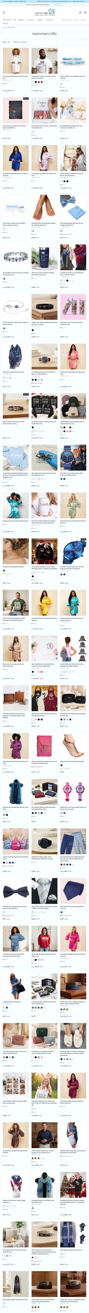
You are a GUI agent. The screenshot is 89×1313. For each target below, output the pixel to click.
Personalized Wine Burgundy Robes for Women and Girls (72, 1102)
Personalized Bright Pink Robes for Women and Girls (73, 955)
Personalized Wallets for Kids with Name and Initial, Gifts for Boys (44, 808)
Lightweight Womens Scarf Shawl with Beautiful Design (43, 1201)
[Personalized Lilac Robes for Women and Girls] (45, 158)
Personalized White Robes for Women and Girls (15, 77)
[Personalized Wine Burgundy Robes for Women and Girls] (73, 1086)
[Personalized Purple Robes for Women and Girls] (16, 746)
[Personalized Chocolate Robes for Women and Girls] (16, 1135)
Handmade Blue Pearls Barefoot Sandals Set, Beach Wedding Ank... (44, 224)
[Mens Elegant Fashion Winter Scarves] (73, 1234)
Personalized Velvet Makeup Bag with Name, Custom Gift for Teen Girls (43, 1052)
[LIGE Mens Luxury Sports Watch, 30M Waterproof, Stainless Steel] (73, 458)
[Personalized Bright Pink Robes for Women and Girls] (73, 939)
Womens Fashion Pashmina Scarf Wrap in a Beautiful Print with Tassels (73, 1152)
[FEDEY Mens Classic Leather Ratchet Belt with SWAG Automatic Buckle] (73, 1284)
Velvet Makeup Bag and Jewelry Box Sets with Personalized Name (15, 1052)
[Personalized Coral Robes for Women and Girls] (73, 357)
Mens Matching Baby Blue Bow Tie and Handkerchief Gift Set (71, 224)
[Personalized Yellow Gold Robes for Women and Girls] (45, 603)
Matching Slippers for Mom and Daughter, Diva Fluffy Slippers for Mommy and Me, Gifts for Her (72, 1053)
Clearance (5, 23)
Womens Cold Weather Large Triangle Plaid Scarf (14, 1201)
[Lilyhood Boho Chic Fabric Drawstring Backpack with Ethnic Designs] (73, 648)
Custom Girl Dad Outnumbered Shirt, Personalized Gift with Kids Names (14, 619)
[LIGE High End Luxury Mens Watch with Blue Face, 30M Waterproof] (45, 357)
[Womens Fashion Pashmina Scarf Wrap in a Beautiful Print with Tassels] (73, 1135)
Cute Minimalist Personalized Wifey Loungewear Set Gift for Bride (13, 955)
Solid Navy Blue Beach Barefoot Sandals (72, 761)
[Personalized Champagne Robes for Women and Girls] (16, 648)
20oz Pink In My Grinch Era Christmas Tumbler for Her (71, 323)
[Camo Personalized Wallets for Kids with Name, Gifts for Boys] (45, 986)
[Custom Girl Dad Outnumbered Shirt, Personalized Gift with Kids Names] (16, 603)
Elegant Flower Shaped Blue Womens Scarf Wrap (15, 808)
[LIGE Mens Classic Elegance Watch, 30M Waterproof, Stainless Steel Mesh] (73, 551)
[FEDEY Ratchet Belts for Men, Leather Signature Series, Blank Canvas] (45, 1135)
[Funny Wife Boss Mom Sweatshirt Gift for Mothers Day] (45, 939)
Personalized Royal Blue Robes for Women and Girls (15, 174)
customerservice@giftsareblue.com (60, 1)
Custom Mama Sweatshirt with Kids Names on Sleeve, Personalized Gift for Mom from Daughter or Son (15, 475)
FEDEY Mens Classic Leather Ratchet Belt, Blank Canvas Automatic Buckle (72, 1003)
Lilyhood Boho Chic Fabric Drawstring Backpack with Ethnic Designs (71, 665)
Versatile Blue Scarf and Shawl (12, 1002)
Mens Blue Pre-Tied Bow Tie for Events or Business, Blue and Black (15, 907)
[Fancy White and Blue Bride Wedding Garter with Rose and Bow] (16, 208)
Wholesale (83, 19)
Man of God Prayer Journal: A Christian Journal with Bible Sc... (14, 127)
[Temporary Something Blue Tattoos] (16, 551)
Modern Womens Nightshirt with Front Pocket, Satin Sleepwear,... (71, 174)
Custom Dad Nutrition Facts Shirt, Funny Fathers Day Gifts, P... (44, 77)
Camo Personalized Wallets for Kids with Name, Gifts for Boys (44, 1003)
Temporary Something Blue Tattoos (13, 567)
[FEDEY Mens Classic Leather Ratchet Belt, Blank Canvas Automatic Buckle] (73, 986)
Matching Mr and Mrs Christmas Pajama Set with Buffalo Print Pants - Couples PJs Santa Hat (72, 1202)
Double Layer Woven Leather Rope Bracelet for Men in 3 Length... (44, 323)
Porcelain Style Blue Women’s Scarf (13, 372)
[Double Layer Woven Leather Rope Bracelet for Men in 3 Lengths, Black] (45, 307)
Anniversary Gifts (10, 27)
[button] (85, 12)
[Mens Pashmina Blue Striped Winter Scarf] (16, 1284)
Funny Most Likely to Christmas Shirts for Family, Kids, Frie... (44, 422)
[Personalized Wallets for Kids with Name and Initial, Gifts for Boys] (45, 792)
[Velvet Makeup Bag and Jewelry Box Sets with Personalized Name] (16, 1036)
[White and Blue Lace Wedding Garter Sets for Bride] (73, 61)
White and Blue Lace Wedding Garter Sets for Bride (72, 77)
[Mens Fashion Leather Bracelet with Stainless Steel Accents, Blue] (16, 406)
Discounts (76, 19)
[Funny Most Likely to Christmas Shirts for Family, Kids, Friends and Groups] (45, 406)
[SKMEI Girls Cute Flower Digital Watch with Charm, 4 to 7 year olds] (73, 792)
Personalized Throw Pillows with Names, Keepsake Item (15, 1251)
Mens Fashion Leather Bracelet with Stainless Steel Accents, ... (13, 422)
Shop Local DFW (7, 20)
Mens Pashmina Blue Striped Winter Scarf (15, 1299)
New (15, 20)
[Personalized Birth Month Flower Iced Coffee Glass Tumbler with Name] (73, 110)
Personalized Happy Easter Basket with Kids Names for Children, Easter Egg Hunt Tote (44, 1103)
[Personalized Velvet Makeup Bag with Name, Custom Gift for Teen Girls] (45, 1036)
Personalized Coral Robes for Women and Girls (72, 373)
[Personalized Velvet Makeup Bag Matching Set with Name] (73, 698)
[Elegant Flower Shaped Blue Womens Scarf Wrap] (16, 792)
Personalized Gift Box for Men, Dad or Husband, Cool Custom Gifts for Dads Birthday (14, 715)
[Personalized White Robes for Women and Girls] (16, 61)
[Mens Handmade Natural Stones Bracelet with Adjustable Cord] (45, 458)
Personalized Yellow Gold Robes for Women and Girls (44, 619)
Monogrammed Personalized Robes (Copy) (15, 521)
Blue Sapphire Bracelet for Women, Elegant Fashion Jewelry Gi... (16, 274)
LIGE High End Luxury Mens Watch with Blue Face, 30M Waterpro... (43, 373)
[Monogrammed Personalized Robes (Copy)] (16, 505)
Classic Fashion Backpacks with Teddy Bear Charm (16, 858)
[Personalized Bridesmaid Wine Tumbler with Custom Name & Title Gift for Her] (45, 505)
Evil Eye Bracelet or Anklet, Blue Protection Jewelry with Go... (15, 323)
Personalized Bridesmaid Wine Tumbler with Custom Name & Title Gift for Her (43, 522)
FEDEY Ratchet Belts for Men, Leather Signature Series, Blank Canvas (43, 1152)
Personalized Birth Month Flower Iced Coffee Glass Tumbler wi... (71, 127)
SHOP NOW (57, 4)
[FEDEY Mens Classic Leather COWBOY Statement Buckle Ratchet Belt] (45, 1284)
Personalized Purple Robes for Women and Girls (15, 762)
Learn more (18, 1)
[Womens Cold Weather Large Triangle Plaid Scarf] (16, 1185)
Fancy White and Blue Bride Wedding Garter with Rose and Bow (14, 224)
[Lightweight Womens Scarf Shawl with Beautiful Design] (45, 1185)
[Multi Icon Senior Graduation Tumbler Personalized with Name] (45, 257)
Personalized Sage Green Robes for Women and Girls (73, 522)
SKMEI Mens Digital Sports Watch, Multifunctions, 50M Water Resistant (42, 858)
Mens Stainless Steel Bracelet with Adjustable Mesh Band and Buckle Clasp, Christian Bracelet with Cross (44, 1252)
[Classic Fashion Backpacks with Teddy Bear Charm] (16, 841)
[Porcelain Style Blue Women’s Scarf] (16, 357)
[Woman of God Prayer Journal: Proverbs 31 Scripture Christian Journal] (45, 746)
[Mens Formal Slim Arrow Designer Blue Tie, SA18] (73, 891)
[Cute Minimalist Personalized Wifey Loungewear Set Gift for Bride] (16, 939)
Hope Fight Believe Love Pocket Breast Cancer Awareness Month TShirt (43, 665)
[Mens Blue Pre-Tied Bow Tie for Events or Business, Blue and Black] (16, 891)
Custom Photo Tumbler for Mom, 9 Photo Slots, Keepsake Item (15, 1102)
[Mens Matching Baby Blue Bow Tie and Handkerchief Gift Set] (73, 208)
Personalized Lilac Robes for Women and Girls (44, 174)
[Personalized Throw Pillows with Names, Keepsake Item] (16, 1234)
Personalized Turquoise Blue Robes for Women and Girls (71, 619)
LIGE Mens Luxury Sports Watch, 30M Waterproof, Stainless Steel (71, 474)
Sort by (16, 42)
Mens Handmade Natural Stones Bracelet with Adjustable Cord (44, 474)
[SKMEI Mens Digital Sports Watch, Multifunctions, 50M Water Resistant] (45, 841)
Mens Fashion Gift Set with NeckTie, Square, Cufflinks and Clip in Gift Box (44, 907)
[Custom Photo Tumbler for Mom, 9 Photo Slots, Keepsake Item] (16, 1086)
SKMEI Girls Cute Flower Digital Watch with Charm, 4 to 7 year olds (73, 808)
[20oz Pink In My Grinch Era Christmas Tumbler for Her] (73, 307)
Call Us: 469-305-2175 (43, 1)
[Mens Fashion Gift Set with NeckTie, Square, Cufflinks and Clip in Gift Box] (45, 891)
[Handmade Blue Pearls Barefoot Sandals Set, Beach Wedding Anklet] (45, 208)
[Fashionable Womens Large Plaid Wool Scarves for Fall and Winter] (73, 257)
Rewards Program (66, 19)
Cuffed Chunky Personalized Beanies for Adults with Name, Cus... (72, 422)
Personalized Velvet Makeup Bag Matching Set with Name (73, 715)
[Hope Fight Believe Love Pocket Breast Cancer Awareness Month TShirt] (45, 648)
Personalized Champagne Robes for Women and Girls (13, 665)
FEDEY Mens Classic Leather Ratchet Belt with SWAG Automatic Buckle (72, 1300)
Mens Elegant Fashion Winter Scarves (71, 1250)
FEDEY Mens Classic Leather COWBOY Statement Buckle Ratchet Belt (43, 1300)
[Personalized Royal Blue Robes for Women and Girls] (16, 158)
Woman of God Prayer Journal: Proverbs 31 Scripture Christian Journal (44, 762)
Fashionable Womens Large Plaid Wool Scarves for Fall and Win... (71, 274)
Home (4, 27)
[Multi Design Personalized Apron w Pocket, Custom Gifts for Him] (45, 698)
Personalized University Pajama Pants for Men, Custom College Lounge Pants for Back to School (72, 859)
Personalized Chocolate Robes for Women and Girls (15, 1152)
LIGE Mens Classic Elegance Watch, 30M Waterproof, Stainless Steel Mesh (72, 568)
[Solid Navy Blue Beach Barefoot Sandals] (73, 746)
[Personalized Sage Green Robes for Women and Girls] (73, 505)
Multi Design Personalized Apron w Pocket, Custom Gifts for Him (44, 715)
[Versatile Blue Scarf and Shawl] (16, 986)
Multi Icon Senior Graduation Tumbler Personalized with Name (43, 274)
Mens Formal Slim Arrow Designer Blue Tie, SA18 (72, 907)
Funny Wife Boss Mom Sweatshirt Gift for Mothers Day (44, 955)
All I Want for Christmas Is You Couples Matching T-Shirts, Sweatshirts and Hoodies (44, 568)
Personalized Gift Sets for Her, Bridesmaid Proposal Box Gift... (44, 127)
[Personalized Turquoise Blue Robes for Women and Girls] (73, 603)
